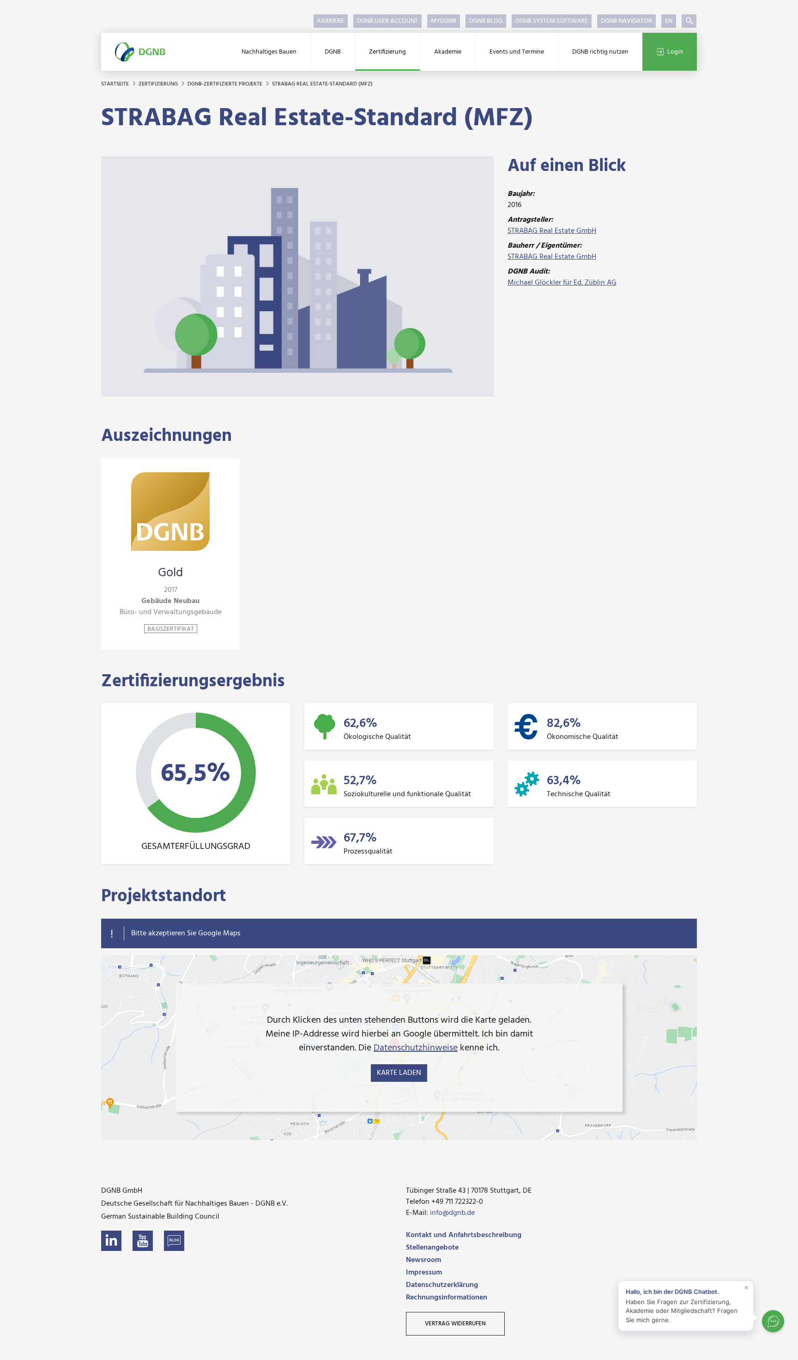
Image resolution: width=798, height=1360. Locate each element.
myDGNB (443, 21)
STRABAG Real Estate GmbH (552, 231)
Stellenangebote (432, 1248)
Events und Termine (517, 52)
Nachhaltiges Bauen (269, 52)
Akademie (447, 52)
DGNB (333, 52)
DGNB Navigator (626, 21)
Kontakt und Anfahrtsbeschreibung (463, 1235)
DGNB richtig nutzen (600, 52)
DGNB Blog (485, 21)
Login (675, 52)
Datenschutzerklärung (442, 1285)
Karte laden (399, 1073)
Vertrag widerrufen (455, 1324)
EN (668, 21)
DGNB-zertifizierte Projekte (225, 84)
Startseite (115, 84)
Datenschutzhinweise (416, 1048)
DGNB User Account (387, 21)
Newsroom (423, 1260)
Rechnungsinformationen (446, 1298)
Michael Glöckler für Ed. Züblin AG (562, 283)
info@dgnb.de (452, 1213)
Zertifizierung (387, 52)
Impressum (424, 1273)
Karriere (330, 21)
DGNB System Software (551, 21)
